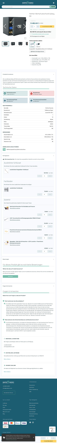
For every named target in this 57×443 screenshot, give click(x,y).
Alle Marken (31, 416)
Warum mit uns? (6, 411)
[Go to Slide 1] (5, 43)
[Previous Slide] (5, 27)
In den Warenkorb (48, 441)
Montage (5, 405)
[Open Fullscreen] (25, 38)
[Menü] (55, 427)
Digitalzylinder (32, 405)
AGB (30, 391)
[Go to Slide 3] (20, 43)
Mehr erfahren (7, 359)
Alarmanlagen (32, 411)
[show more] (3, 3)
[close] (34, 437)
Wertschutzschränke (33, 403)
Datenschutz (32, 385)
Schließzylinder (32, 409)
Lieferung (5, 403)
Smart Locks (32, 407)
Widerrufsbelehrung (33, 389)
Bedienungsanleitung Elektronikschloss (16, 149)
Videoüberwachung (33, 413)
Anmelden (10, 276)
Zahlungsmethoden (7, 409)
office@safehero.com (9, 346)
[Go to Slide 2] (12, 43)
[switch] (52, 431)
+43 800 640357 (8, 345)
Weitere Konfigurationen (38, 51)
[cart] (53, 3)
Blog (4, 413)
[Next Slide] (24, 27)
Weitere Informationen (12, 439)
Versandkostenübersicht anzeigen (40, 34)
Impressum (31, 387)
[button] (15, 27)
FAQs (4, 407)
